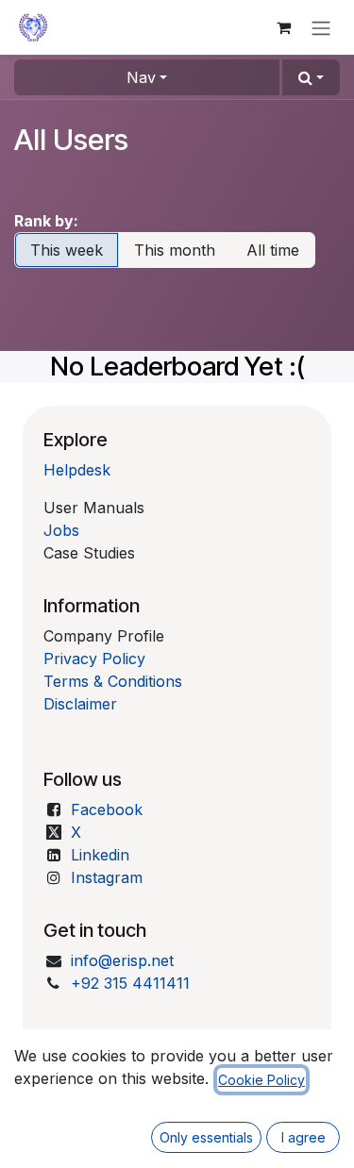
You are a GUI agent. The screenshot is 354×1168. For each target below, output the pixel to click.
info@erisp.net (122, 960)
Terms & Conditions (112, 681)
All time (272, 250)
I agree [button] (303, 1137)
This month (174, 250)
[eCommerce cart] (283, 27)
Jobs (61, 530)
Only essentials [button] (206, 1137)
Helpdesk (76, 469)
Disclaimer (80, 703)
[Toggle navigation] (321, 27)
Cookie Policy (261, 1080)
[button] (311, 77)
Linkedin (100, 854)
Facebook (107, 809)
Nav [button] (141, 77)
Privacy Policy (94, 658)
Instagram (107, 877)
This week (66, 250)
